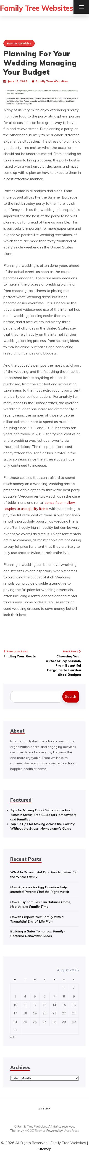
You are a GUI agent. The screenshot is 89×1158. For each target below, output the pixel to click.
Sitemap (44, 1108)
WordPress (71, 1130)
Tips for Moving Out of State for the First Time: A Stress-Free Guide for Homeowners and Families (43, 814)
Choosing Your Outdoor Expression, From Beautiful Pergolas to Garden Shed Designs (63, 663)
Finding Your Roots (19, 654)
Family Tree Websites (36, 8)
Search (70, 696)
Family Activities (19, 43)
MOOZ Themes (35, 1130)
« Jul (13, 1037)
